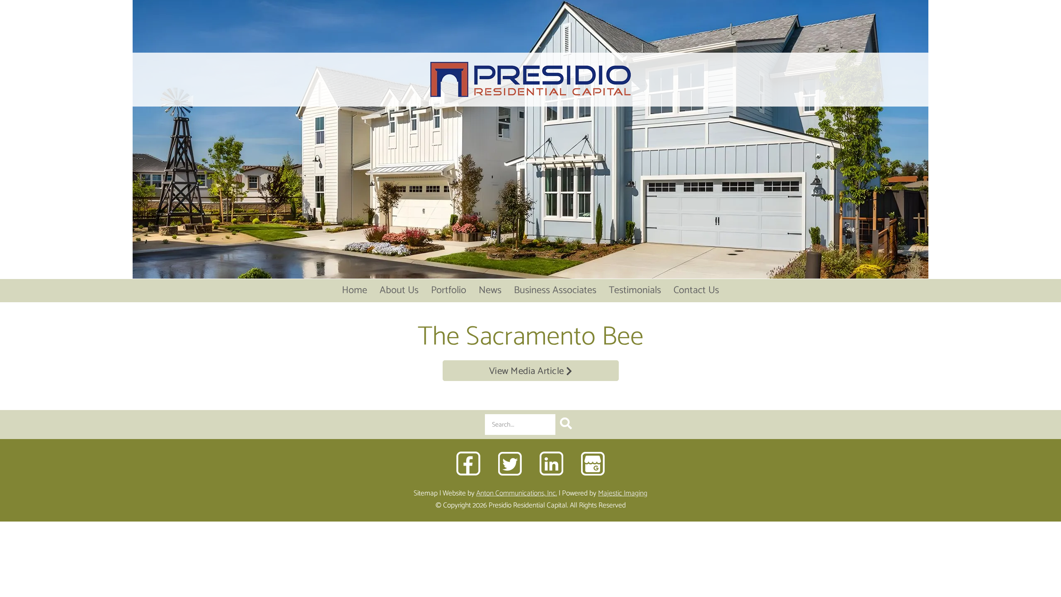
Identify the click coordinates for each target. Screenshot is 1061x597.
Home (354, 290)
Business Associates (555, 290)
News (490, 290)
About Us (399, 290)
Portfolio (448, 290)
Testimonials (635, 290)
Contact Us (696, 290)
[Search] (565, 424)
